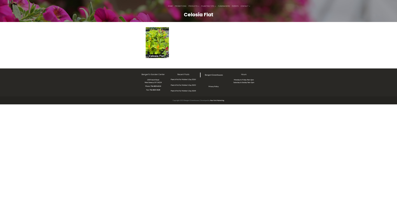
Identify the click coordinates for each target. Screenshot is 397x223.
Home (170, 6)
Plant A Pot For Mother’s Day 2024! (183, 91)
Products (193, 6)
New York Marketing (217, 100)
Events (235, 6)
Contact (245, 6)
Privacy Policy (214, 86)
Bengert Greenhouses (214, 75)
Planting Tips (207, 6)
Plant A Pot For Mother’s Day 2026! (183, 79)
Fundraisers (224, 6)
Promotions (180, 6)
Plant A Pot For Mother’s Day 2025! (183, 85)
